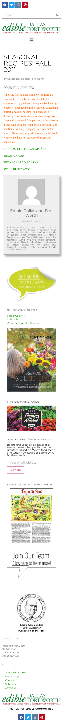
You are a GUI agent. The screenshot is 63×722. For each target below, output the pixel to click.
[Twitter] (12, 5)
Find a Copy (12, 676)
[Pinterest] (25, 5)
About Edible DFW (16, 672)
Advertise (10, 687)
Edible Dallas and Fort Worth (31, 213)
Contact (9, 680)
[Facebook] (5, 5)
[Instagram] (18, 5)
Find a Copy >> (16, 315)
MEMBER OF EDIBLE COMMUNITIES (31, 708)
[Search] (57, 14)
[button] (31, 39)
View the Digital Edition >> (23, 323)
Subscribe (11, 684)
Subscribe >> (15, 319)
